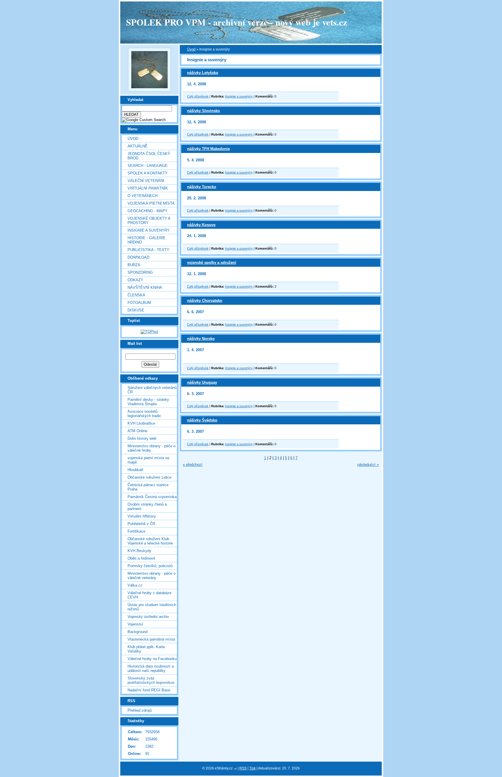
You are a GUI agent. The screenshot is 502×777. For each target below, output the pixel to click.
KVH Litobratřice (141, 423)
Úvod (133, 138)
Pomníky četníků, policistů (150, 566)
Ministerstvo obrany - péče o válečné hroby (151, 448)
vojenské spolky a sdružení (211, 262)
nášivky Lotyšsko (202, 73)
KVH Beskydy (139, 551)
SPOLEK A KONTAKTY (148, 173)
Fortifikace (136, 531)
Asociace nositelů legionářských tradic (144, 413)
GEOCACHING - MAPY (148, 211)
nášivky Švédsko (202, 420)
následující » (368, 464)
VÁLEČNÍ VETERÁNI (146, 181)
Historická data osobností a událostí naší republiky (151, 668)
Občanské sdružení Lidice (149, 477)
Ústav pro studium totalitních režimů (152, 607)
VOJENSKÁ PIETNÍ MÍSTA (151, 203)
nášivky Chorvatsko (204, 300)
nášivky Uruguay (202, 382)
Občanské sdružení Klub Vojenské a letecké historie (150, 541)
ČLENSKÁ (136, 295)
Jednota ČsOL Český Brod (149, 156)
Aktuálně (138, 146)
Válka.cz (135, 585)
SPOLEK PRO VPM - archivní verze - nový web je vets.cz (236, 22)
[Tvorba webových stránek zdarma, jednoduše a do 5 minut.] (236, 768)
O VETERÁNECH (142, 196)
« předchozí (192, 464)
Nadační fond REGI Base (149, 690)
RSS (243, 768)
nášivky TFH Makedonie (208, 149)
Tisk (252, 768)
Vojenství (135, 624)
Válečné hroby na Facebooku (152, 659)
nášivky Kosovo (201, 225)
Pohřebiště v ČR (141, 524)
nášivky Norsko (201, 338)
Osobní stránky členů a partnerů (147, 506)
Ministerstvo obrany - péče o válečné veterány (151, 575)
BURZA (134, 265)
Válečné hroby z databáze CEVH (149, 595)
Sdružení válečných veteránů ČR (152, 389)
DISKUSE (136, 310)
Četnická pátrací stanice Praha (148, 487)
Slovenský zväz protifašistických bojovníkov (151, 680)
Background (138, 632)
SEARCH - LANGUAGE (148, 165)
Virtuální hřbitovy (142, 516)
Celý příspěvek (198, 96)
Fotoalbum (139, 302)
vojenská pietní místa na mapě (148, 460)
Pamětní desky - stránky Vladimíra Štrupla (148, 401)
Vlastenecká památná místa (151, 639)
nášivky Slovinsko (203, 111)
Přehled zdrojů (140, 710)
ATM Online (137, 431)
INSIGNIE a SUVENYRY (149, 230)
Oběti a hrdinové (141, 558)
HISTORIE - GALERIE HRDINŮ (147, 240)
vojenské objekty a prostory (149, 220)
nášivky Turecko (201, 187)
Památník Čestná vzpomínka (152, 497)
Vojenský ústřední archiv (148, 616)
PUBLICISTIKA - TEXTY (148, 250)
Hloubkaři (135, 470)
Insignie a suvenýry (239, 96)
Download (138, 257)
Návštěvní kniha (145, 287)
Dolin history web (142, 438)
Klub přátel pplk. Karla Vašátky (146, 649)
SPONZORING (140, 272)
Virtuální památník (148, 188)
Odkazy (135, 280)
